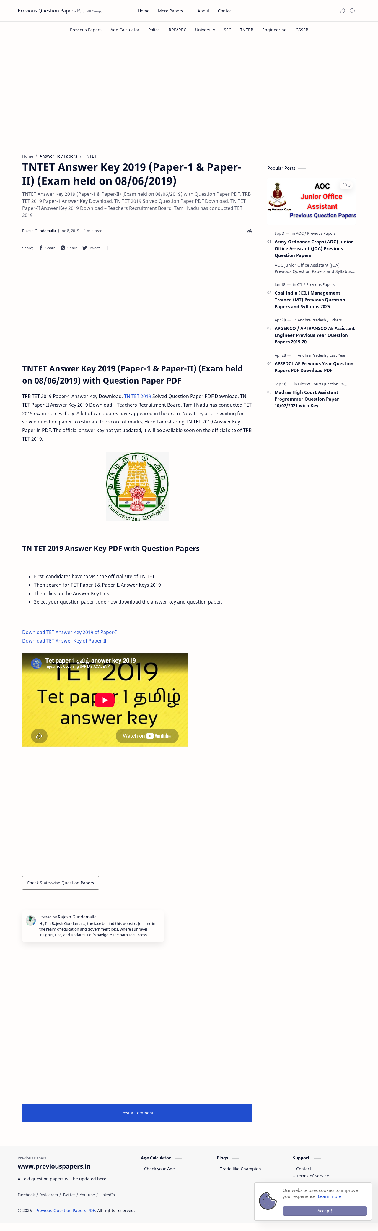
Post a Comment (137, 1113)
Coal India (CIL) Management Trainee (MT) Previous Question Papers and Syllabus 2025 (310, 299)
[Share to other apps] (107, 247)
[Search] (352, 10)
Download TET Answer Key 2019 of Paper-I (69, 632)
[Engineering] (274, 30)
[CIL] (301, 284)
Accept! (324, 1211)
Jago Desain (174, 1210)
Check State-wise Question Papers (60, 883)
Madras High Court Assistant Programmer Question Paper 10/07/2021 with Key (307, 399)
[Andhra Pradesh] (313, 320)
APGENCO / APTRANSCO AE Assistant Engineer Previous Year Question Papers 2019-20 (315, 335)
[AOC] (301, 233)
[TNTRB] (246, 30)
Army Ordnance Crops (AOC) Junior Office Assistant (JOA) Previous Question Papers (314, 248)
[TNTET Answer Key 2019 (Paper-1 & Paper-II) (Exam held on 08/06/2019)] (137, 486)
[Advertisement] (189, 100)
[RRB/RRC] (177, 30)
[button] (342, 10)
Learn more (329, 1196)
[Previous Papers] (86, 30)
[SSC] (227, 30)
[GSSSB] (302, 30)
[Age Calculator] (124, 30)
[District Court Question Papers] (324, 383)
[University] (205, 30)
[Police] (154, 30)
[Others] (336, 320)
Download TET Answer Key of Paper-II (64, 641)
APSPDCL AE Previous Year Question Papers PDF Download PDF (314, 366)
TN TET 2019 (137, 396)
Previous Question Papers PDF (52, 10)
